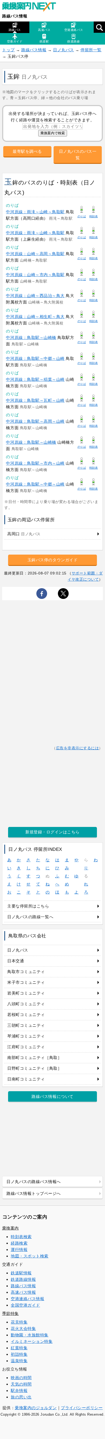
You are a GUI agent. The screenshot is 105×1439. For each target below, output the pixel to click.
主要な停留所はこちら (28, 906)
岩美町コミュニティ (26, 993)
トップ (8, 50)
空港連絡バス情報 (27, 1298)
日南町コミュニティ (26, 1079)
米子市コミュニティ (26, 982)
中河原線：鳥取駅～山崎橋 (31, 337)
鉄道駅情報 (21, 1273)
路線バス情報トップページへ (33, 1193)
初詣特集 (19, 1354)
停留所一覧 (91, 50)
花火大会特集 (23, 1328)
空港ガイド (15, 41)
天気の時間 (21, 1384)
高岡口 (24, 534)
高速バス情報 (23, 1292)
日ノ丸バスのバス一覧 (78, 154)
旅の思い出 (21, 1397)
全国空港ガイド (25, 1305)
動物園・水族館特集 (29, 1335)
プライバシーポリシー (82, 1407)
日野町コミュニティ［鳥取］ (34, 1068)
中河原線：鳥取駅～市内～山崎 (35, 463)
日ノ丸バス (63, 50)
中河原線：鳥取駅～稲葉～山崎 (35, 379)
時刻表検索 (21, 1236)
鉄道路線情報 (23, 1279)
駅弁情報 (19, 1390)
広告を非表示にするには (77, 748)
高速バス (44, 29)
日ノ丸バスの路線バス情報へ (33, 1181)
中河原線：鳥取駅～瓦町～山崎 (35, 400)
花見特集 (19, 1322)
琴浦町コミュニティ (26, 1036)
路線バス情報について (52, 1096)
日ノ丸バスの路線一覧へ (30, 916)
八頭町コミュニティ (26, 1003)
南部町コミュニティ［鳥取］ (34, 1057)
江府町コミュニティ (26, 1046)
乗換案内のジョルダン (36, 1407)
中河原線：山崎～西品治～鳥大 (35, 295)
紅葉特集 (19, 1348)
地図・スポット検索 (29, 1256)
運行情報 (19, 1249)
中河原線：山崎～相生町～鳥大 (35, 316)
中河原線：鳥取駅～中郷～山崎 (35, 358)
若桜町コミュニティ (26, 1014)
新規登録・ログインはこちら (52, 832)
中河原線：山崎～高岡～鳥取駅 (35, 253)
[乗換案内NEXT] (31, 7)
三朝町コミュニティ (26, 1025)
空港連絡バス (73, 29)
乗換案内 (10, 1228)
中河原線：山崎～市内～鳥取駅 (35, 274)
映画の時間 (21, 1377)
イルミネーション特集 (31, 1341)
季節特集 (10, 1313)
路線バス (15, 29)
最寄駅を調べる (27, 151)
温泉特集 (19, 1360)
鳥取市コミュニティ (26, 971)
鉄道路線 (73, 41)
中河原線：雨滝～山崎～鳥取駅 (35, 211)
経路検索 (19, 1243)
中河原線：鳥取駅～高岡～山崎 (35, 421)
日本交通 (15, 961)
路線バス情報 (14, 16)
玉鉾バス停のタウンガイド (52, 560)
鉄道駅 (44, 41)
